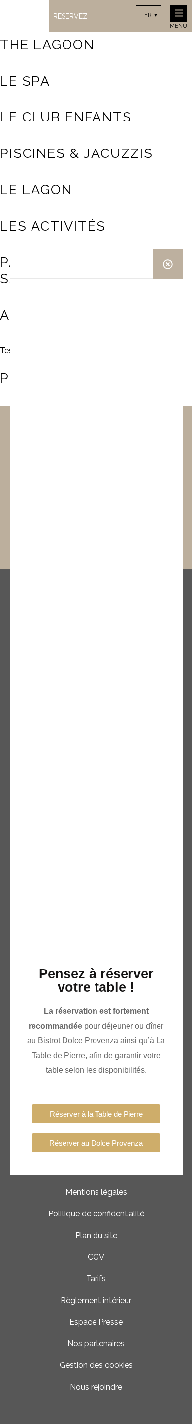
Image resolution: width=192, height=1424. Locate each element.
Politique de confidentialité (96, 1213)
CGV (96, 1257)
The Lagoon (47, 44)
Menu (178, 26)
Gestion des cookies (96, 1365)
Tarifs (96, 1278)
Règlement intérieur (96, 1300)
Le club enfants (66, 116)
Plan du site (96, 1235)
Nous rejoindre (96, 1387)
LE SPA (25, 81)
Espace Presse (96, 1322)
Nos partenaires (96, 1343)
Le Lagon (36, 189)
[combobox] (148, 14)
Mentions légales (96, 1192)
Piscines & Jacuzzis (76, 153)
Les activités (53, 226)
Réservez (70, 16)
